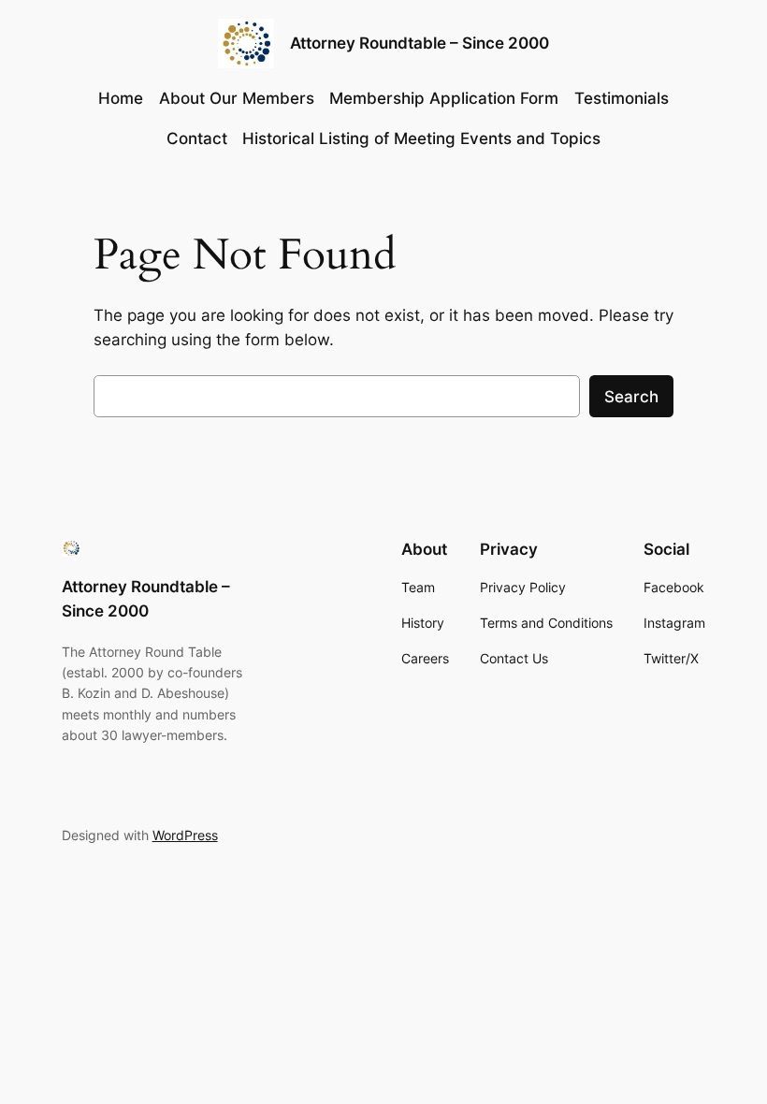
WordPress (185, 835)
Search (631, 396)
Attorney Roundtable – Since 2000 (419, 43)
